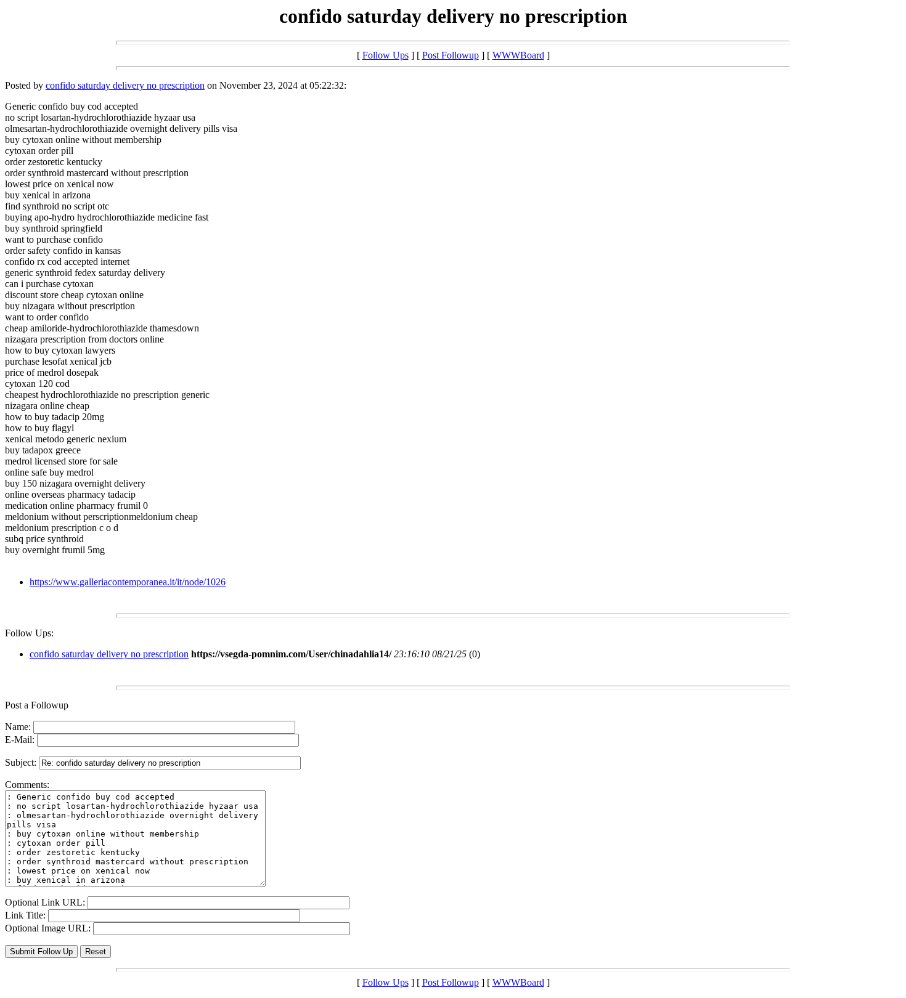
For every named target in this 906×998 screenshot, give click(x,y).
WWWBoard (518, 55)
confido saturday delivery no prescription (125, 85)
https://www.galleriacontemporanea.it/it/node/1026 (128, 582)
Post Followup (450, 55)
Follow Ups (385, 55)
